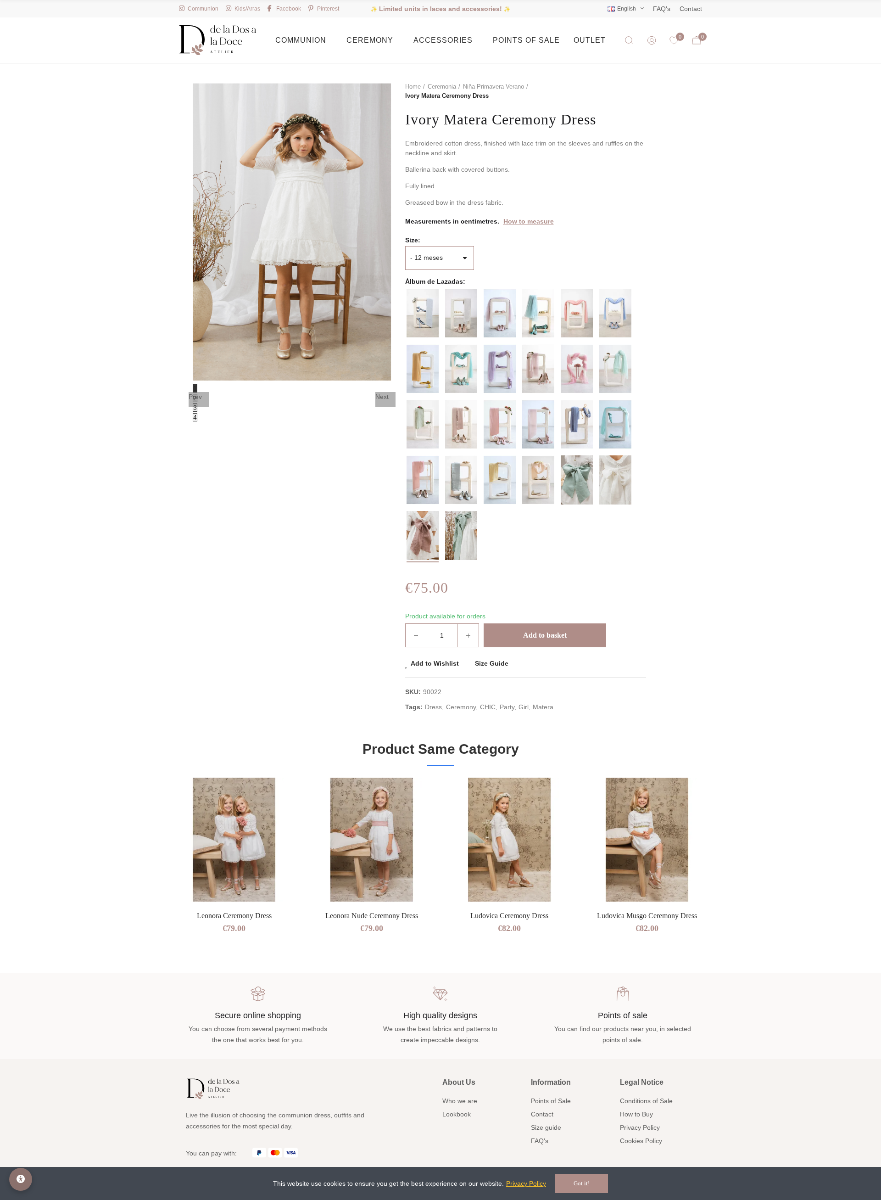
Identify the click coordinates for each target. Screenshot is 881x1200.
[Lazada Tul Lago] (461, 368)
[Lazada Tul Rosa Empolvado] (538, 368)
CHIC (488, 707)
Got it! (582, 1183)
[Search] (629, 40)
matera (543, 707)
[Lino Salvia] (577, 480)
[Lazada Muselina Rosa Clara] (538, 424)
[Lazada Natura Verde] (423, 424)
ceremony (461, 707)
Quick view (273, 812)
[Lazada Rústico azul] (423, 313)
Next (382, 396)
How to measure (528, 221)
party (507, 707)
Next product (639, 91)
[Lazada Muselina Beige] (538, 480)
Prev (195, 396)
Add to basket (545, 635)
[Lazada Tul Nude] (500, 313)
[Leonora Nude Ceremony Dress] (372, 840)
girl (524, 707)
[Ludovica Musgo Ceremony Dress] (647, 840)
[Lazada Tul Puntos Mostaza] (423, 368)
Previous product (616, 91)
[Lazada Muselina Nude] (423, 480)
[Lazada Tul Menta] (615, 424)
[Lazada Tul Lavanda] (500, 368)
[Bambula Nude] (423, 535)
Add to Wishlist (435, 663)
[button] (146, 877)
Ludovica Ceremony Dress (509, 916)
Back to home (627, 91)
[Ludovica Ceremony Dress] (509, 840)
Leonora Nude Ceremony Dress (371, 916)
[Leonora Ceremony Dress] (234, 840)
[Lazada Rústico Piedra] (461, 313)
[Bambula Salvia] (461, 535)
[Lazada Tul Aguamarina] (615, 368)
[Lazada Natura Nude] (461, 424)
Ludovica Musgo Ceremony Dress (647, 916)
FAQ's (661, 8)
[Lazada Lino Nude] (500, 424)
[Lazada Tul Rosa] (577, 368)
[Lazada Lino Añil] (461, 480)
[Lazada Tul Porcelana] (577, 424)
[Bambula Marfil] (615, 480)
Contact (691, 8)
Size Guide (491, 663)
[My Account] (651, 40)
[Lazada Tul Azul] (615, 313)
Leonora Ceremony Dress (234, 916)
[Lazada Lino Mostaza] (500, 480)
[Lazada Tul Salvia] (538, 313)
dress (433, 707)
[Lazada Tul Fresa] (577, 313)
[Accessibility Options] (20, 1179)
